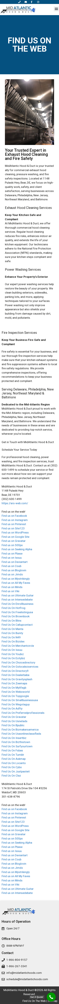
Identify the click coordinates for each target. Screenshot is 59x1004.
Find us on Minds (12, 587)
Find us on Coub (11, 566)
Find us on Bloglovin (14, 570)
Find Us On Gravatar (14, 717)
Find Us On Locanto (14, 763)
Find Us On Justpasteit (16, 771)
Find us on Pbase (12, 553)
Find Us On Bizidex (13, 641)
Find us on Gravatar (14, 541)
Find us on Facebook (14, 515)
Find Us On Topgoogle (15, 696)
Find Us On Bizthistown (16, 742)
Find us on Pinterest (14, 524)
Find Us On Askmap (14, 758)
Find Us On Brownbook (16, 616)
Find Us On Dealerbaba (15, 675)
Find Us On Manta (12, 629)
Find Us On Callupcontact (17, 624)
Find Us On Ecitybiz (13, 658)
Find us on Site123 (13, 528)
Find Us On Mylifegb (14, 687)
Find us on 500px (12, 545)
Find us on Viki (10, 591)
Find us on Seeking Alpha (17, 549)
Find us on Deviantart (15, 562)
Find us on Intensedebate (17, 599)
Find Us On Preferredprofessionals (23, 712)
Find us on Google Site (15, 536)
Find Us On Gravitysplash (17, 679)
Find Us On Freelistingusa (17, 612)
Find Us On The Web (34, 1001)
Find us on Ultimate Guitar (18, 595)
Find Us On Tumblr (13, 754)
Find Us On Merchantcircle (18, 645)
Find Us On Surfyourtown (17, 746)
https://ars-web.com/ (15, 503)
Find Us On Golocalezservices (20, 666)
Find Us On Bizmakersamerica (20, 729)
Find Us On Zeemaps (14, 683)
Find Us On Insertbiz (14, 738)
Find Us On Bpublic (13, 725)
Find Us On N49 (11, 637)
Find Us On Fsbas (12, 750)
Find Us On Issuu (12, 649)
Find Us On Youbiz (13, 654)
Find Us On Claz (11, 775)
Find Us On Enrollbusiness (17, 603)
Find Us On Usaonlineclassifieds (21, 733)
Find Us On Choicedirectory (18, 662)
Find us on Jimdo (12, 574)
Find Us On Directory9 (15, 671)
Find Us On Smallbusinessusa (20, 700)
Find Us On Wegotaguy (16, 704)
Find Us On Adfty (12, 708)
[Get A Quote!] (51, 997)
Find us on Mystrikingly (16, 578)
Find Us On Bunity (12, 633)
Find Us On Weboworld (16, 691)
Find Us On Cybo (12, 767)
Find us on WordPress (15, 532)
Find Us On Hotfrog (13, 608)
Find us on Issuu (12, 557)
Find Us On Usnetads (14, 721)
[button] (56, 9)
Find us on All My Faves (16, 582)
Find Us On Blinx (11, 620)
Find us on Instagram (15, 520)
